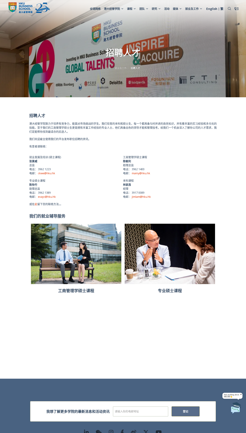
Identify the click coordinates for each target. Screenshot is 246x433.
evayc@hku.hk (47, 197)
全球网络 (95, 9)
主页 (108, 68)
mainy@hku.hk (141, 173)
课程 (129, 9)
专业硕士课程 (170, 290)
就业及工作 (192, 9)
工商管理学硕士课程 (76, 290)
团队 (142, 9)
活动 (167, 9)
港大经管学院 (112, 9)
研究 (154, 9)
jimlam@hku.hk (141, 197)
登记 (185, 411)
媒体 (175, 9)
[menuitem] (211, 9)
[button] (229, 9)
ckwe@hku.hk (46, 173)
